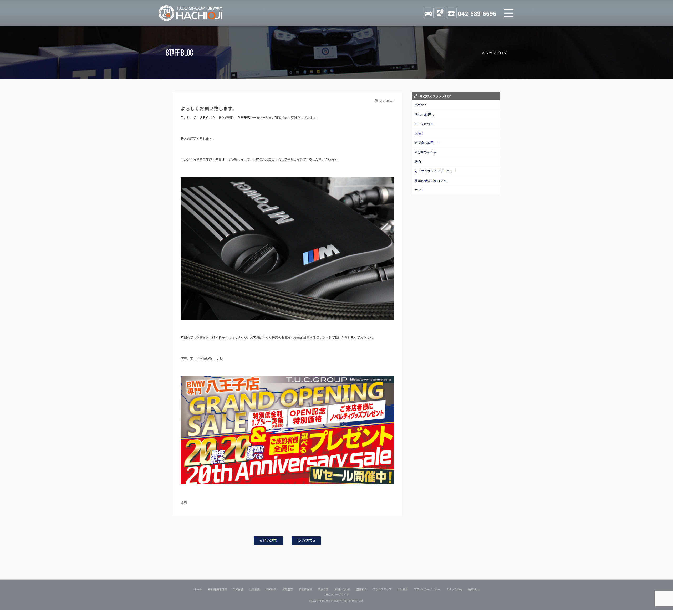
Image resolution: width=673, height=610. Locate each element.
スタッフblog (454, 589)
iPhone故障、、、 (426, 114)
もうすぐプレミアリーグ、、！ (436, 171)
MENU (508, 13)
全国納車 (271, 589)
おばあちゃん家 (426, 152)
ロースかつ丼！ (425, 123)
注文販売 (254, 589)
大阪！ (419, 133)
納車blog (473, 589)
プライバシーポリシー (427, 589)
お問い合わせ (342, 589)
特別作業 (323, 589)
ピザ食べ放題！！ (427, 142)
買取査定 (287, 589)
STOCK (428, 13)
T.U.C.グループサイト (336, 594)
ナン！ (419, 190)
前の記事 (269, 540)
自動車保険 (305, 589)
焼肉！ (419, 161)
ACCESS (440, 13)
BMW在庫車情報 (217, 589)
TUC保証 (238, 589)
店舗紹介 (361, 589)
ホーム (198, 589)
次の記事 (305, 540)
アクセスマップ (382, 589)
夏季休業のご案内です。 (432, 180)
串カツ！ (421, 104)
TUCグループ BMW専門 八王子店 (190, 13)
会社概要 (402, 589)
